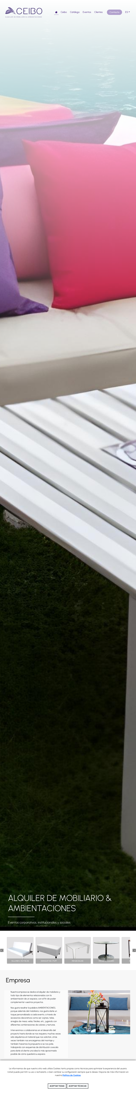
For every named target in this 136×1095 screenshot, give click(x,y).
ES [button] (126, 12)
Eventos (87, 12)
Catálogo (75, 12)
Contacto (114, 12)
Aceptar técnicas (77, 1086)
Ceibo (64, 12)
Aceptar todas (57, 1086)
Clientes (98, 12)
